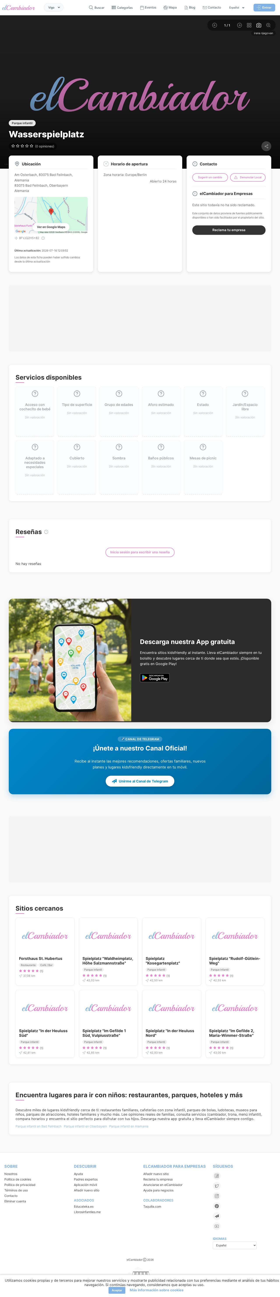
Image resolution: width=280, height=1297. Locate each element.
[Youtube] (217, 1226)
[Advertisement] (140, 318)
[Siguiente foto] (239, 25)
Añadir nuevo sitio (86, 1190)
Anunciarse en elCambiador (162, 1185)
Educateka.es (83, 1206)
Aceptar (117, 1290)
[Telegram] (217, 1216)
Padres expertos (86, 1179)
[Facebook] (217, 1176)
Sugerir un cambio (210, 177)
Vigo (51, 7)
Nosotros (10, 1174)
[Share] (266, 146)
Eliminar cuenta (15, 1201)
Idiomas (219, 1238)
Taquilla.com (152, 1206)
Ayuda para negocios (158, 1190)
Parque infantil (22, 123)
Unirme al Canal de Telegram (143, 781)
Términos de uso (16, 1190)
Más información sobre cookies (157, 1290)
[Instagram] (217, 1196)
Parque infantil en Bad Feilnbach (39, 1126)
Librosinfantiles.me (87, 1212)
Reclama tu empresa (228, 230)
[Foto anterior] (214, 25)
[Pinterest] (217, 1206)
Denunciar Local (250, 177)
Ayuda (78, 1174)
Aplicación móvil (85, 1185)
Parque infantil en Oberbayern (85, 1126)
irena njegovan (263, 33)
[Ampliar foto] (268, 25)
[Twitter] (217, 1186)
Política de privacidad (19, 1185)
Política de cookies (17, 1179)
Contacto (11, 1196)
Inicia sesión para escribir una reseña (140, 552)
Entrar (266, 7)
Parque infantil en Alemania (128, 1126)
